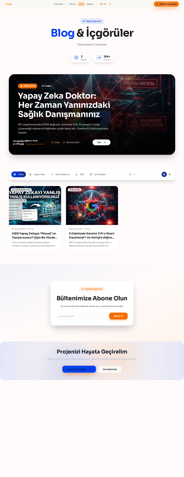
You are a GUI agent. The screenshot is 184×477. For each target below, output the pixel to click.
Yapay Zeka (39, 174)
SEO (82, 174)
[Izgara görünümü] (164, 174)
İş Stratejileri (100, 174)
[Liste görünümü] (169, 174)
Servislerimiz (110, 369)
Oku (99, 142)
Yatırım (72, 4)
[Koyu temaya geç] (110, 4)
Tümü (21, 174)
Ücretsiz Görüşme (77, 369)
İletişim (90, 4)
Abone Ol (118, 316)
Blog (81, 4)
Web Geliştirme (62, 174)
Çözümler (58, 4)
